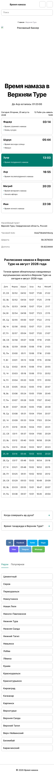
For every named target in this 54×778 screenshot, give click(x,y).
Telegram (25, 549)
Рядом (4, 564)
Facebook (20, 543)
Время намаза (18, 4)
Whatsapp (38, 549)
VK (10, 543)
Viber (14, 549)
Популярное (17, 564)
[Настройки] (50, 4)
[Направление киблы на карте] (42, 4)
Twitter (32, 543)
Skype (43, 543)
